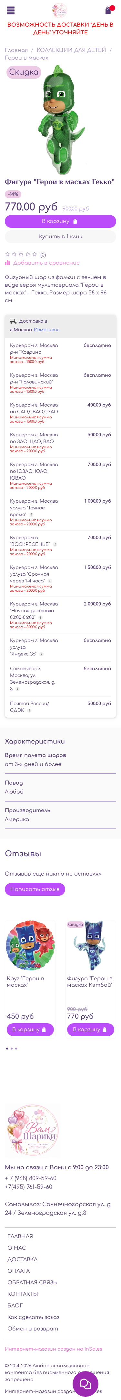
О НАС (16, 1248)
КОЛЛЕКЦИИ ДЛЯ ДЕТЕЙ (71, 50)
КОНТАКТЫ (22, 1294)
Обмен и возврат (32, 1329)
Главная (16, 50)
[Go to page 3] (16, 1049)
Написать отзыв (35, 889)
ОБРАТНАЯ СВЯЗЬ (32, 1283)
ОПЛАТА (18, 1271)
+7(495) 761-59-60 (28, 1187)
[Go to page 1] (7, 1049)
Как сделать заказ (33, 1317)
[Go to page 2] (12, 1049)
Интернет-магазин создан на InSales (53, 1391)
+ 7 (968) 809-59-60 (30, 1178)
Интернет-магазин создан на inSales (53, 1349)
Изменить (46, 329)
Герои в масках (26, 58)
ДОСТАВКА (22, 1260)
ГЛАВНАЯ (20, 1236)
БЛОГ (15, 1306)
